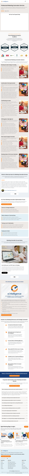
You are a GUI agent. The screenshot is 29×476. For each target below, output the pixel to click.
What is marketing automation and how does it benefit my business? (12, 387)
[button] (25, 1)
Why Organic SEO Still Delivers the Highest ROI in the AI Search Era (9, 439)
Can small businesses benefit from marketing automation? (10, 414)
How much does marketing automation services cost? (10, 419)
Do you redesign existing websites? (7, 403)
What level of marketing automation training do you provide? (11, 411)
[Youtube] (7, 455)
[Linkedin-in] (3, 455)
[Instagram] (4, 455)
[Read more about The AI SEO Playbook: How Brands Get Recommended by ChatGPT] (23, 434)
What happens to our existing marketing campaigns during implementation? (13, 416)
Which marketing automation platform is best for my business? (11, 398)
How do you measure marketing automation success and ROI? (11, 406)
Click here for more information (18, 470)
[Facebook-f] (1, 455)
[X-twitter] (6, 455)
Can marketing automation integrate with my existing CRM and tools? (12, 401)
